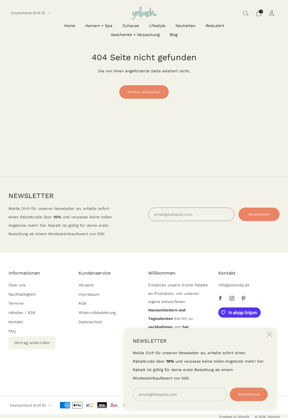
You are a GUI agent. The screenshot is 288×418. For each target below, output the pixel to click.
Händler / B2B (21, 312)
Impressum (89, 294)
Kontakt (15, 322)
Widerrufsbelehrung (97, 312)
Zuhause (130, 25)
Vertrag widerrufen (32, 342)
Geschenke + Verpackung (135, 34)
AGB (82, 303)
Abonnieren (249, 394)
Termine (16, 303)
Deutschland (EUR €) (28, 13)
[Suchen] (246, 13)
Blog (173, 34)
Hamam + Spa (98, 25)
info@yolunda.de (233, 285)
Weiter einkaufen (144, 92)
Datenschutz (90, 322)
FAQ (12, 331)
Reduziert (215, 25)
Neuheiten (185, 25)
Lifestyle (157, 25)
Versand (86, 285)
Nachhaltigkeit (22, 294)
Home (69, 25)
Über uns (17, 285)
